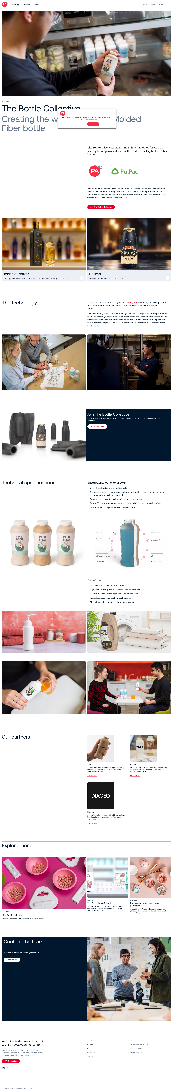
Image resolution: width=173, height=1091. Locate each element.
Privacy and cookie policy (91, 119)
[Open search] (170, 5)
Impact (27, 5)
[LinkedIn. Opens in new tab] (3, 1068)
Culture (36, 5)
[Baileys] (129, 249)
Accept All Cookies (93, 124)
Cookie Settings (136, 1052)
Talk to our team (97, 426)
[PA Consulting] (5, 4)
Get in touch (11, 960)
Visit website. (92, 776)
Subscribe (12, 1061)
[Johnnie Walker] (44, 249)
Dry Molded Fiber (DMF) (126, 302)
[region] (87, 119)
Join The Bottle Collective (101, 207)
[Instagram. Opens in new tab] (7, 1068)
